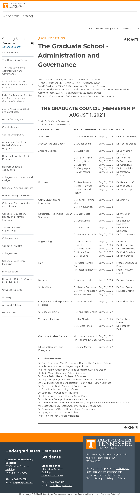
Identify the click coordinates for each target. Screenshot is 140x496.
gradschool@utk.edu (60, 485)
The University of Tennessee (17, 60)
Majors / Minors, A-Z (12, 119)
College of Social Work (14, 253)
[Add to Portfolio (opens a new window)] (125, 39)
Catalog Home (10, 52)
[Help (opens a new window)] (136, 39)
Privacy (98, 478)
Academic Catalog (18, 16)
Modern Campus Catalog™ (106, 494)
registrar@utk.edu (23, 482)
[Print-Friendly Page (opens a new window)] (132, 39)
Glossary (6, 297)
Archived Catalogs (12, 305)
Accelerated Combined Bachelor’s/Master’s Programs (14, 145)
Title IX (121, 478)
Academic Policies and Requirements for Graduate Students (17, 84)
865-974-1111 (20, 479)
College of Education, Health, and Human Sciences (14, 217)
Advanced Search (11, 47)
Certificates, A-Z (10, 127)
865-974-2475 (57, 482)
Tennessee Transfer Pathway (106, 475)
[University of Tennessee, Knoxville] (14, 7)
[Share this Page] (128, 39)
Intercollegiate (10, 271)
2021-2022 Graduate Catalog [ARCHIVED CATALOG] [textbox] (108, 29)
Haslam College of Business (17, 195)
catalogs (26, 494)
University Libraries (12, 290)
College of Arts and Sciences (17, 188)
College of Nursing (12, 246)
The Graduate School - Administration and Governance (14, 70)
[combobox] (112, 28)
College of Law (10, 238)
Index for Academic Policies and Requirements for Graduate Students (17, 98)
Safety (110, 478)
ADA (88, 478)
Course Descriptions (13, 134)
